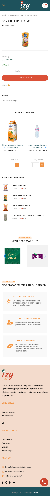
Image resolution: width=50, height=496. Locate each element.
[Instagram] (6, 482)
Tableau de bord (7, 440)
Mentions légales (7, 416)
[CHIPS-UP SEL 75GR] (5, 187)
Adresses (5, 447)
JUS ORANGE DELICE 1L (13, 150)
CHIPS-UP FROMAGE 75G (21, 196)
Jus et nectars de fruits (31, 15)
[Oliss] (37, 256)
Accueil (4, 15)
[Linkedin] (10, 482)
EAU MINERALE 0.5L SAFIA (37, 150)
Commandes (6, 443)
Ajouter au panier (26, 78)
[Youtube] (14, 482)
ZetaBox (35, 493)
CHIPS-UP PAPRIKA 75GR (21, 205)
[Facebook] (3, 482)
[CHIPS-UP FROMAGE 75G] (5, 197)
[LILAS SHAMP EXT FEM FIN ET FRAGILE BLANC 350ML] (5, 217)
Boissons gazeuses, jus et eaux (15, 15)
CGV (3, 419)
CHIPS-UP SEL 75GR (19, 186)
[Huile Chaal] (12, 256)
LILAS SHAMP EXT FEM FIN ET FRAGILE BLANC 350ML (28, 215)
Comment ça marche (8, 412)
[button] (17, 165)
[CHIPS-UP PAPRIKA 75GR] (5, 207)
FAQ (3, 423)
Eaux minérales (37, 148)
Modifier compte (7, 451)
